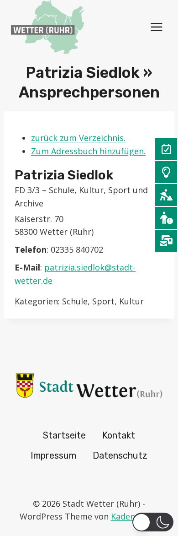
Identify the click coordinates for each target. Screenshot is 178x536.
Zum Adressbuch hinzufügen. (88, 151)
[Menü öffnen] (156, 26)
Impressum (53, 455)
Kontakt (118, 435)
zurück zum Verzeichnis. (78, 137)
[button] (152, 522)
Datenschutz (120, 455)
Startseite (64, 435)
